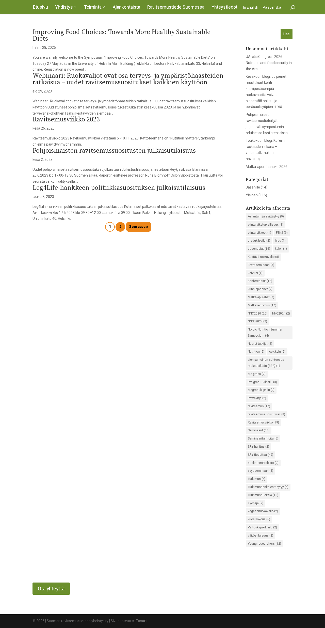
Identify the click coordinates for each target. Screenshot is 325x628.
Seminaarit (258, 430)
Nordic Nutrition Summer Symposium (265, 332)
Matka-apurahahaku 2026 (266, 167)
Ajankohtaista (126, 7)
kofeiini (255, 273)
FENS (282, 232)
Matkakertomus (262, 305)
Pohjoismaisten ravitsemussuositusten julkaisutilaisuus (114, 151)
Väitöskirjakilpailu (262, 527)
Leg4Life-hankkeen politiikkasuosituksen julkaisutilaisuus (118, 188)
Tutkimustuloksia (263, 495)
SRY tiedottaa (260, 455)
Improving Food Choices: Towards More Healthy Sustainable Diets (121, 35)
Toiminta (93, 7)
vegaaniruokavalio (263, 511)
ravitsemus (259, 406)
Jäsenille (253, 187)
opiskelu (277, 351)
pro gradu (257, 374)
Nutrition (256, 351)
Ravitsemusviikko (263, 422)
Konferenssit (260, 281)
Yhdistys (64, 7)
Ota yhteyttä (51, 589)
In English (250, 7)
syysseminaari (260, 471)
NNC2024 (281, 313)
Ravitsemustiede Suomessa (175, 7)
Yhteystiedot (224, 7)
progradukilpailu (261, 390)
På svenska (272, 7)
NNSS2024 (257, 321)
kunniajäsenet (260, 289)
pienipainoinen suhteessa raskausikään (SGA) (266, 363)
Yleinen (252, 195)
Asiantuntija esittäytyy (266, 216)
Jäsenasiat (259, 248)
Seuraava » (138, 227)
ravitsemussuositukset (266, 414)
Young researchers (264, 543)
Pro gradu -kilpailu (262, 382)
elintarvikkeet (259, 232)
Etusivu (40, 7)
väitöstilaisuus (260, 535)
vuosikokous (259, 519)
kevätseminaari (261, 265)
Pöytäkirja (257, 398)
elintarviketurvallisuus (265, 224)
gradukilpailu (259, 240)
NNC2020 (257, 313)
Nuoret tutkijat (260, 344)
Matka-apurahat (261, 297)
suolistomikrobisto (263, 463)
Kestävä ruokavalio (263, 257)
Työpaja (255, 503)
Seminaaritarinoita (263, 438)
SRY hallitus (258, 446)
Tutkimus (256, 479)
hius (280, 240)
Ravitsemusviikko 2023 (66, 119)
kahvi (281, 248)
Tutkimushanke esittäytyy (268, 487)
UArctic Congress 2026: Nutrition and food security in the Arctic (269, 63)
